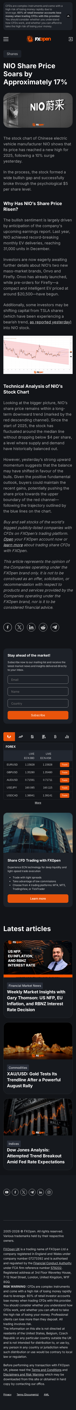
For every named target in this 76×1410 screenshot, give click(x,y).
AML (46, 1394)
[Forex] (9, 736)
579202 (56, 1268)
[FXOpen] (38, 39)
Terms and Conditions (46, 1370)
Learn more (38, 898)
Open (8, 539)
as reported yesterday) (51, 322)
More (38, 802)
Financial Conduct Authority (52, 1263)
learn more (13, 545)
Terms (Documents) (28, 1394)
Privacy (7, 1394)
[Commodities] (44, 736)
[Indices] (67, 736)
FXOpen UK (11, 1249)
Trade (65, 764)
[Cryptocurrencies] (55, 736)
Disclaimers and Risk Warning (23, 1374)
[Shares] (21, 736)
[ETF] (32, 736)
